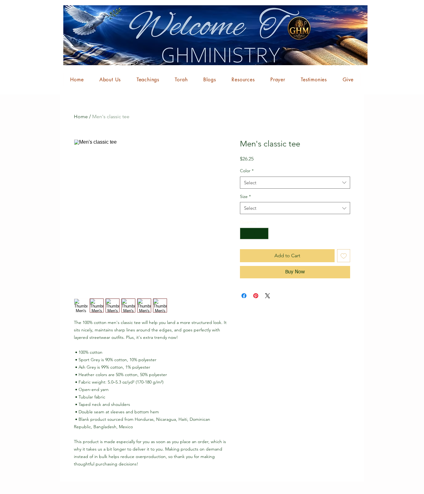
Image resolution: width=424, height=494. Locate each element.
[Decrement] (245, 233)
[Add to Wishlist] (343, 255)
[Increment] (264, 233)
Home (81, 116)
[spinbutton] (254, 233)
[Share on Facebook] (244, 295)
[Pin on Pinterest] (255, 295)
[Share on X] (267, 295)
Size (245, 196)
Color (247, 170)
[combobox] (295, 183)
